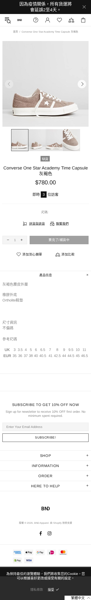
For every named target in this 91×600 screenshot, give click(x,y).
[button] (78, 598)
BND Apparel (20, 20)
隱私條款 (36, 589)
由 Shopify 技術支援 (61, 523)
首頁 (15, 31)
